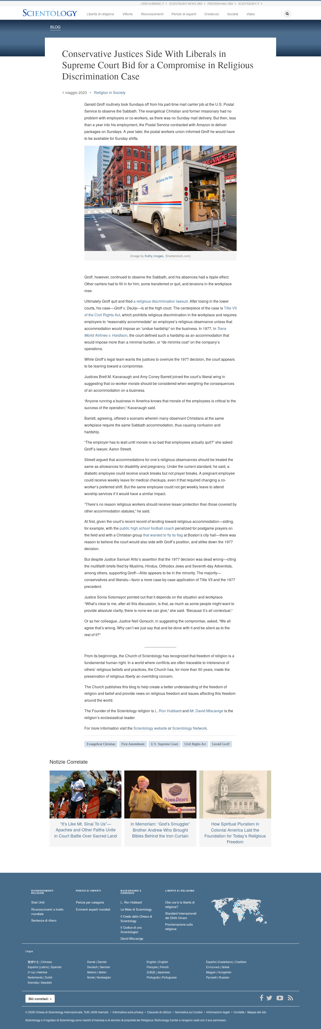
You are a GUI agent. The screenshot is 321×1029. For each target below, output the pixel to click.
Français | (158, 967)
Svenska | (40, 982)
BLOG (55, 27)
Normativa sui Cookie (189, 1012)
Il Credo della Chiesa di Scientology (136, 918)
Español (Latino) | (45, 967)
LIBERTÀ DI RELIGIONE (180, 891)
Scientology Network (189, 728)
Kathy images (154, 256)
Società (232, 14)
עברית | (37, 972)
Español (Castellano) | (226, 962)
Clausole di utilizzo (159, 1012)
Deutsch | (98, 967)
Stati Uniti (38, 902)
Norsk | (99, 977)
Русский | (217, 977)
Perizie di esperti (184, 14)
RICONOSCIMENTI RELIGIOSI (42, 892)
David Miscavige (132, 938)
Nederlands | (40, 977)
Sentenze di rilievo (43, 920)
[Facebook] (261, 998)
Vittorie (127, 14)
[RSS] (290, 998)
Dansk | (97, 962)
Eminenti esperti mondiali (93, 909)
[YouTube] (280, 998)
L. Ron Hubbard (168, 710)
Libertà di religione (100, 14)
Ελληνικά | (217, 967)
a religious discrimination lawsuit (160, 301)
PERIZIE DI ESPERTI (88, 891)
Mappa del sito (256, 1012)
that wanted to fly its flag (163, 535)
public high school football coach (147, 528)
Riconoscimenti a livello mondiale (47, 911)
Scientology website (150, 728)
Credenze (211, 14)
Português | (162, 977)
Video (251, 14)
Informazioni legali (218, 1012)
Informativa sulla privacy (128, 1012)
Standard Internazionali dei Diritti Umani (180, 915)
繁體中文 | (40, 962)
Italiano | (96, 972)
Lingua (29, 951)
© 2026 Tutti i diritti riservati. (67, 1012)
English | (157, 962)
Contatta (239, 1012)
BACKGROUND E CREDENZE (131, 892)
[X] (269, 998)
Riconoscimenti (152, 14)
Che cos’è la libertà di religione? (180, 904)
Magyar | (218, 972)
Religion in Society (109, 92)
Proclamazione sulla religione (179, 926)
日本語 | (158, 972)
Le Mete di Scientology (136, 909)
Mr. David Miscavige (206, 710)
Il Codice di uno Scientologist (131, 929)
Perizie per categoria (90, 902)
